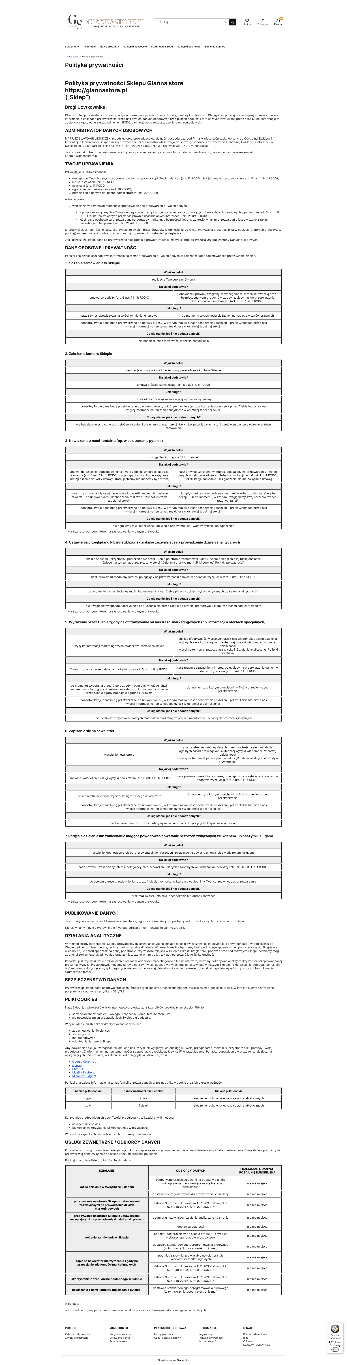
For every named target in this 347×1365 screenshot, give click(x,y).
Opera (76, 1065)
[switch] (335, 1349)
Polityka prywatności (211, 1337)
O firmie (247, 1341)
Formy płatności (163, 1334)
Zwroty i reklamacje (76, 1337)
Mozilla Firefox (82, 1072)
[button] (232, 22)
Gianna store (71, 56)
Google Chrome (83, 1061)
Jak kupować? (207, 1341)
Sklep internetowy (172, 1360)
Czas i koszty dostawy (167, 1337)
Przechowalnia (118, 1341)
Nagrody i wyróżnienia (256, 1344)
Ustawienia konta (120, 1337)
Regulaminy (205, 1334)
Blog (246, 1337)
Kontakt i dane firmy (255, 1334)
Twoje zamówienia (120, 1334)
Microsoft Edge (82, 1076)
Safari (76, 1069)
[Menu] (341, 1325)
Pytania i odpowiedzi (77, 1334)
